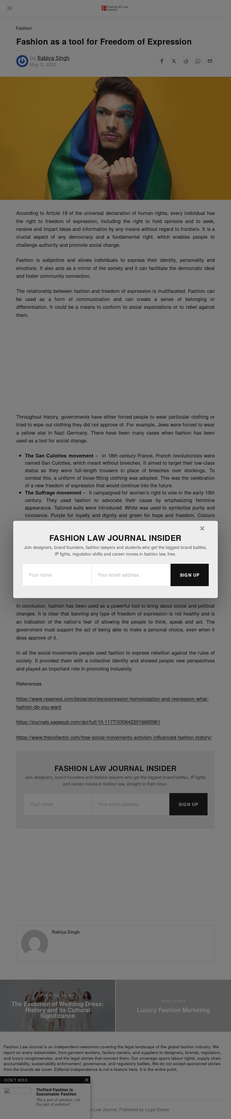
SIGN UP (189, 575)
